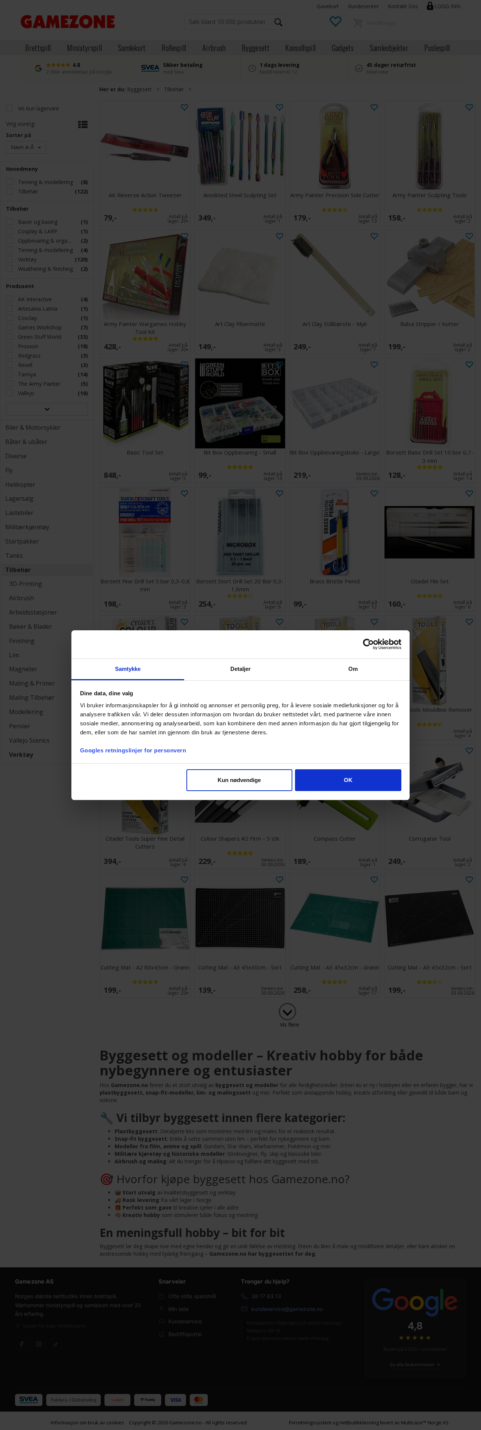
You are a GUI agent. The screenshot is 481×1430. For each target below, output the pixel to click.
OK (348, 780)
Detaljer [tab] (240, 669)
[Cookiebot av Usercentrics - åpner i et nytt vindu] (368, 644)
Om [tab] (353, 669)
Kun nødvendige (239, 780)
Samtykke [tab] (128, 669)
